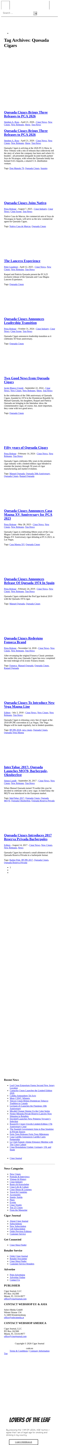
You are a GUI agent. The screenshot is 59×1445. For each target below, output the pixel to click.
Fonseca (13, 665)
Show (27, 124)
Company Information (40, 1351)
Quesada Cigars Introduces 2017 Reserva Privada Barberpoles (28, 837)
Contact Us (15, 1280)
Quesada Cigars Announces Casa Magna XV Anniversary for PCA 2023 (28, 514)
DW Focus (29, 5)
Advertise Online (17, 1277)
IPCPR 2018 (15, 730)
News (20, 847)
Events (13, 1202)
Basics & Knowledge (19, 1184)
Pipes (12, 1200)
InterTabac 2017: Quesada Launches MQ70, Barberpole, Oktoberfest (26, 771)
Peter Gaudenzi (11, 267)
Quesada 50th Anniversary (38, 473)
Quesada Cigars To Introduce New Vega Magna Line (29, 704)
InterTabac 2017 (16, 798)
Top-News (36, 124)
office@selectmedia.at (14, 1317)
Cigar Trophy (16, 1205)
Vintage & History (18, 1179)
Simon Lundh (10, 780)
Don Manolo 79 (16, 168)
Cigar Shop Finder (18, 1245)
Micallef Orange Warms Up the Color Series (30, 1111)
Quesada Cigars (32, 168)
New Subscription (18, 1226)
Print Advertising (17, 1275)
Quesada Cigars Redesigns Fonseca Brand (23, 640)
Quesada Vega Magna (14, 732)
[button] (23, 1442)
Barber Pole (14, 860)
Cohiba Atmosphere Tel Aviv (23, 1095)
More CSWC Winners (20, 1098)
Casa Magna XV (16, 544)
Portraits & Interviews (20, 1176)
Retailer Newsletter (18, 1258)
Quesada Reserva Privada (43, 800)
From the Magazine (18, 1210)
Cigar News (41, 122)
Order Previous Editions (21, 1231)
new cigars (27, 730)
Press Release (10, 209)
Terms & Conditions (19, 1351)
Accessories (15, 1194)
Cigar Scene (15, 211)
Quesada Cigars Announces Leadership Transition (24, 321)
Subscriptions (16, 1223)
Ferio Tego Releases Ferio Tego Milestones (29, 1134)
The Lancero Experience (22, 261)
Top (6, 1353)
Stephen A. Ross (11, 122)
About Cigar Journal (19, 1221)
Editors (7, 712)
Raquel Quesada (26, 476)
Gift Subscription (17, 1229)
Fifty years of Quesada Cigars (26, 447)
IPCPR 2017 (27, 860)
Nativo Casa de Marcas (20, 226)
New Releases (17, 124)
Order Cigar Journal (19, 1256)
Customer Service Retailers (22, 1264)
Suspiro (44, 168)
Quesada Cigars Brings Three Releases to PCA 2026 (26, 114)
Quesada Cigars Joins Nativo (25, 203)
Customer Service (18, 1234)
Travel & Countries (18, 1192)
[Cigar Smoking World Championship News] (29, 927)
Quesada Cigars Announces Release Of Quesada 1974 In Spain (29, 581)
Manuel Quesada (17, 473)
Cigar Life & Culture (19, 1187)
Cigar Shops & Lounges (21, 1189)
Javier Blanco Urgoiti (13, 388)
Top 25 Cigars (16, 1207)
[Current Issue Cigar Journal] (29, 897)
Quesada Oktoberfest (20, 800)
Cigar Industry (40, 209)
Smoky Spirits (16, 1197)
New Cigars (15, 390)
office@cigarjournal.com (15, 1299)
